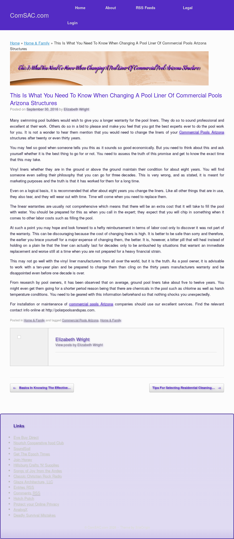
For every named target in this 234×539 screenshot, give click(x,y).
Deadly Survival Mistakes (34, 515)
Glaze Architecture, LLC (33, 481)
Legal (188, 7)
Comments (26, 492)
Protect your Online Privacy (36, 504)
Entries (23, 487)
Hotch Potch (23, 498)
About (110, 7)
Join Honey (22, 459)
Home (80, 7)
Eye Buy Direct (26, 437)
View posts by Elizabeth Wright (79, 344)
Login (72, 22)
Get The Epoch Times (31, 453)
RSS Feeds (145, 7)
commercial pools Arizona (91, 304)
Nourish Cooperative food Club (38, 442)
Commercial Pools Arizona (201, 132)
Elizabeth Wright (76, 109)
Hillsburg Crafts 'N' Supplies (36, 464)
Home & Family (37, 43)
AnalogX (20, 509)
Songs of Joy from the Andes (37, 470)
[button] (225, 15)
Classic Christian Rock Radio (37, 476)
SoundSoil (21, 448)
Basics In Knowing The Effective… (42, 387)
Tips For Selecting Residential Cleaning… (186, 387)
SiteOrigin (142, 527)
